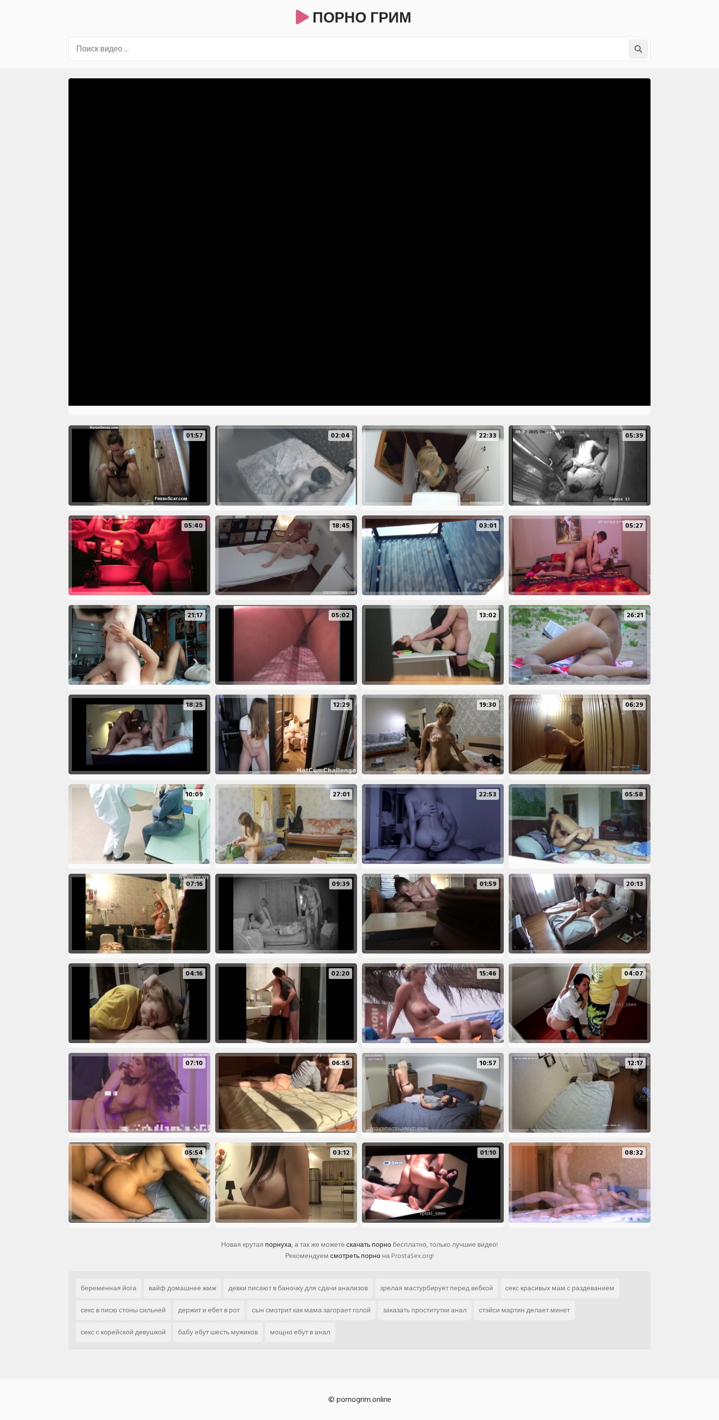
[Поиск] (638, 49)
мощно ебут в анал (300, 1332)
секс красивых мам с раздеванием (559, 1288)
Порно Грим (360, 18)
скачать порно (368, 1244)
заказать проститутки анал (425, 1310)
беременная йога (108, 1288)
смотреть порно (355, 1255)
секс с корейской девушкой (123, 1332)
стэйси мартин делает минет (524, 1310)
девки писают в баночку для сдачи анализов (298, 1288)
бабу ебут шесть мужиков (218, 1332)
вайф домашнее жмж (182, 1288)
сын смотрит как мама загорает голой (311, 1310)
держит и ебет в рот (209, 1310)
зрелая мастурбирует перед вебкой (436, 1288)
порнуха (278, 1244)
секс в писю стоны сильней (123, 1310)
